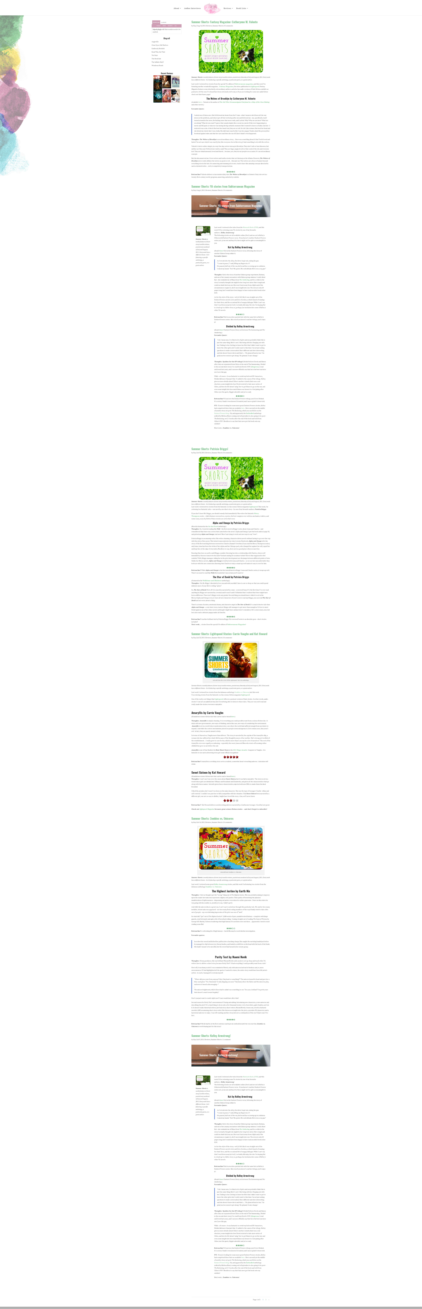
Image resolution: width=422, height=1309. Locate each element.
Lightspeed (255, 86)
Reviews (227, 8)
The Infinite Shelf (158, 62)
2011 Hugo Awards (240, 750)
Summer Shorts (218, 26)
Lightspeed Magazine (206, 809)
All (176, 26)
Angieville (155, 42)
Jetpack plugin (157, 29)
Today (158, 26)
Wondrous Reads (157, 65)
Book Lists (241, 8)
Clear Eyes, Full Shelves (160, 45)
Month (170, 26)
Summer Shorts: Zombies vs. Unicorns (212, 818)
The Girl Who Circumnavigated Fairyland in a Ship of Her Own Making (244, 102)
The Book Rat (156, 59)
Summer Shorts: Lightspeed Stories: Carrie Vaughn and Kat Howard (229, 634)
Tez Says (155, 55)
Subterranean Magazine (236, 624)
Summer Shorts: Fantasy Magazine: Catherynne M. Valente (224, 22)
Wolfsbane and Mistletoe (212, 580)
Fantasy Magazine (226, 86)
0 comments (229, 26)
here (200, 102)
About (176, 8)
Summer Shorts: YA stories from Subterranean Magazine (223, 186)
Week (164, 26)
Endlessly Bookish (158, 48)
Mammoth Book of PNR (250, 227)
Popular (156, 22)
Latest (163, 22)
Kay (194, 26)
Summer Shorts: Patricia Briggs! (209, 449)
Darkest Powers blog (221, 413)
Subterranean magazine (244, 84)
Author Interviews (192, 8)
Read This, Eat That (158, 52)
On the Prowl (213, 526)
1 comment (227, 1039)
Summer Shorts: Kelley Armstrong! (211, 1035)
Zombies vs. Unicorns (242, 692)
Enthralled (250, 413)
